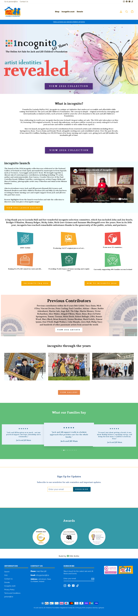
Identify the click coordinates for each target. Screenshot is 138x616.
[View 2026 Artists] (69, 315)
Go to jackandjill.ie (11, 2)
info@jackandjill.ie (42, 575)
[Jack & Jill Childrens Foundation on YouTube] (73, 585)
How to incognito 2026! (102, 283)
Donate (80, 12)
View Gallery (69, 392)
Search (6, 572)
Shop (57, 12)
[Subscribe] (92, 578)
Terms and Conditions (12, 593)
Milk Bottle (74, 556)
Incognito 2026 (9, 586)
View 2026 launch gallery (24, 208)
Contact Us (24, 2)
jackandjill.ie (8, 597)
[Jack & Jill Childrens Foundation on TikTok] (77, 585)
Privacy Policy (9, 590)
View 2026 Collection (69, 150)
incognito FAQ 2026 (36, 283)
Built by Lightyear (98, 607)
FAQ (5, 575)
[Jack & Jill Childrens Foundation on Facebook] (69, 585)
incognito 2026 (68, 12)
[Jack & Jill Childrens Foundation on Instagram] (65, 585)
